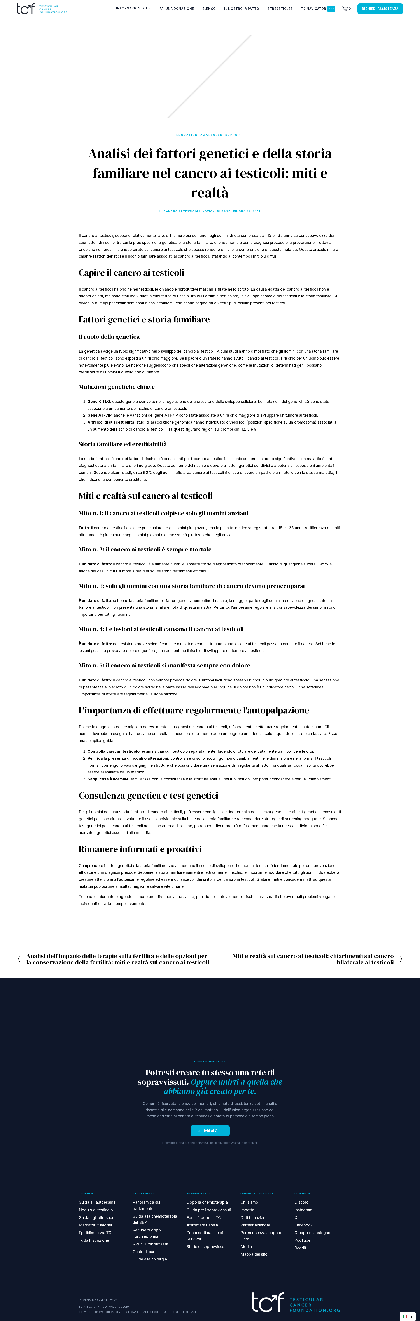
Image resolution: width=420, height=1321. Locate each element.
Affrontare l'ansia (202, 1225)
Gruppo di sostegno (312, 1232)
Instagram (303, 1210)
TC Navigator (313, 8)
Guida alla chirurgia (150, 1259)
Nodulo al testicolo (96, 1210)
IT (411, 1317)
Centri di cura (145, 1251)
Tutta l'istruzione (94, 1240)
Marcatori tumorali (95, 1225)
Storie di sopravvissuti (206, 1246)
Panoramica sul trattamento (146, 1205)
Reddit (300, 1248)
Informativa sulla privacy (98, 1299)
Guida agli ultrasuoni (97, 1217)
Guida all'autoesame (97, 1202)
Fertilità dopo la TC (204, 1217)
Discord (301, 1202)
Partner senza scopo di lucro (261, 1235)
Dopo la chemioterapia (207, 1202)
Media (246, 1246)
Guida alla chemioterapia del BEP (155, 1219)
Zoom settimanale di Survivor (205, 1235)
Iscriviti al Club (210, 1131)
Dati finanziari (252, 1217)
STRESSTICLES (280, 8)
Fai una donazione (177, 8)
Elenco (209, 8)
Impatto (247, 1210)
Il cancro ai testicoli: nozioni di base (194, 211)
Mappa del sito (254, 1254)
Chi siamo (249, 1202)
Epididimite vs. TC (95, 1232)
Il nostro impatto (241, 8)
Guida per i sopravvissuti (209, 1210)
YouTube (302, 1240)
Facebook (303, 1225)
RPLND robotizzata (150, 1244)
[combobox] (408, 1316)
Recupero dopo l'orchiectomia (147, 1233)
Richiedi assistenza (380, 8)
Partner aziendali (255, 1225)
